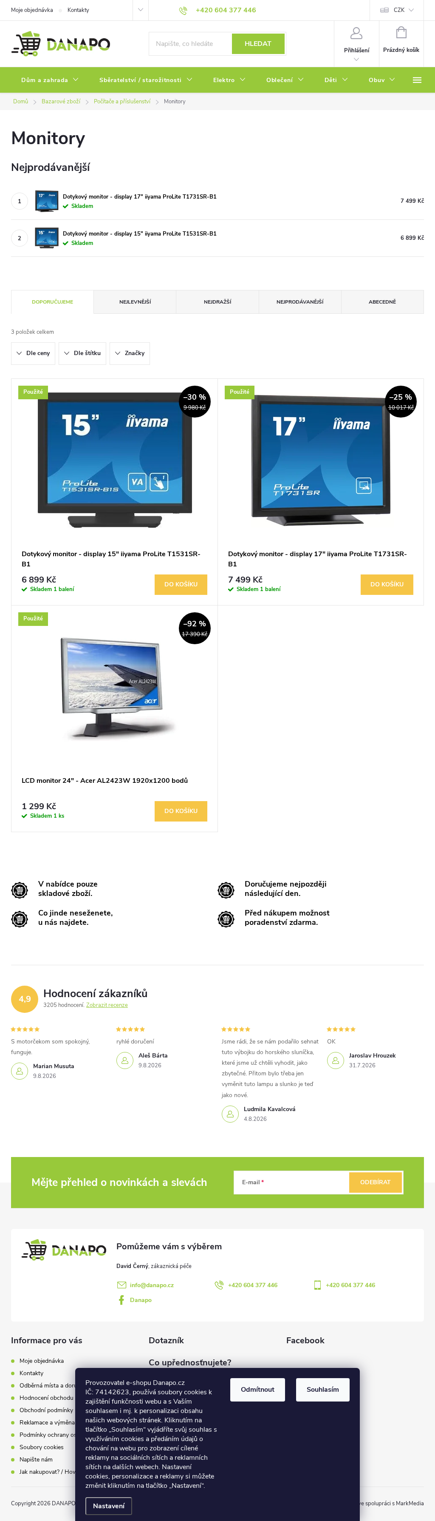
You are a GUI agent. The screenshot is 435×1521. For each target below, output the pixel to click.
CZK (399, 10)
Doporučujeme (52, 302)
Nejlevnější (135, 302)
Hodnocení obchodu (46, 1398)
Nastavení (108, 1506)
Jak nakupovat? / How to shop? (61, 1472)
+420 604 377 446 (252, 1285)
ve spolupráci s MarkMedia (391, 1503)
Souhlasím (323, 1389)
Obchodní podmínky (46, 1410)
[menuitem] (50, 80)
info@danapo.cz (152, 1285)
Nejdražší (217, 302)
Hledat (258, 43)
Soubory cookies (42, 1447)
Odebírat (375, 1182)
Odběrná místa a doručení (54, 1386)
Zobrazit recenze (107, 1005)
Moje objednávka (32, 10)
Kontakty (78, 10)
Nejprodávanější (300, 302)
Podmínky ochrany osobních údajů (65, 1435)
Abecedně (382, 302)
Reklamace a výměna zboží (55, 1423)
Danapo (141, 1300)
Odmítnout (257, 1389)
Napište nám (36, 1460)
